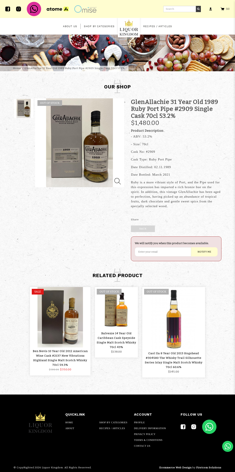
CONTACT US (142, 446)
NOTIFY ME (204, 251)
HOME (69, 422)
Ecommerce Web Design (175, 467)
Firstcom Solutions (208, 467)
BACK (143, 228)
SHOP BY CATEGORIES (113, 422)
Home (17, 68)
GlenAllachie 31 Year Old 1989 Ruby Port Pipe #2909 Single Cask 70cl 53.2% (74, 68)
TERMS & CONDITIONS (148, 440)
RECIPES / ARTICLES (112, 428)
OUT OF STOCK (109, 291)
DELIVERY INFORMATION (150, 428)
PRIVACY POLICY (145, 434)
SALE (37, 291)
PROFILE (139, 422)
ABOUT (69, 428)
